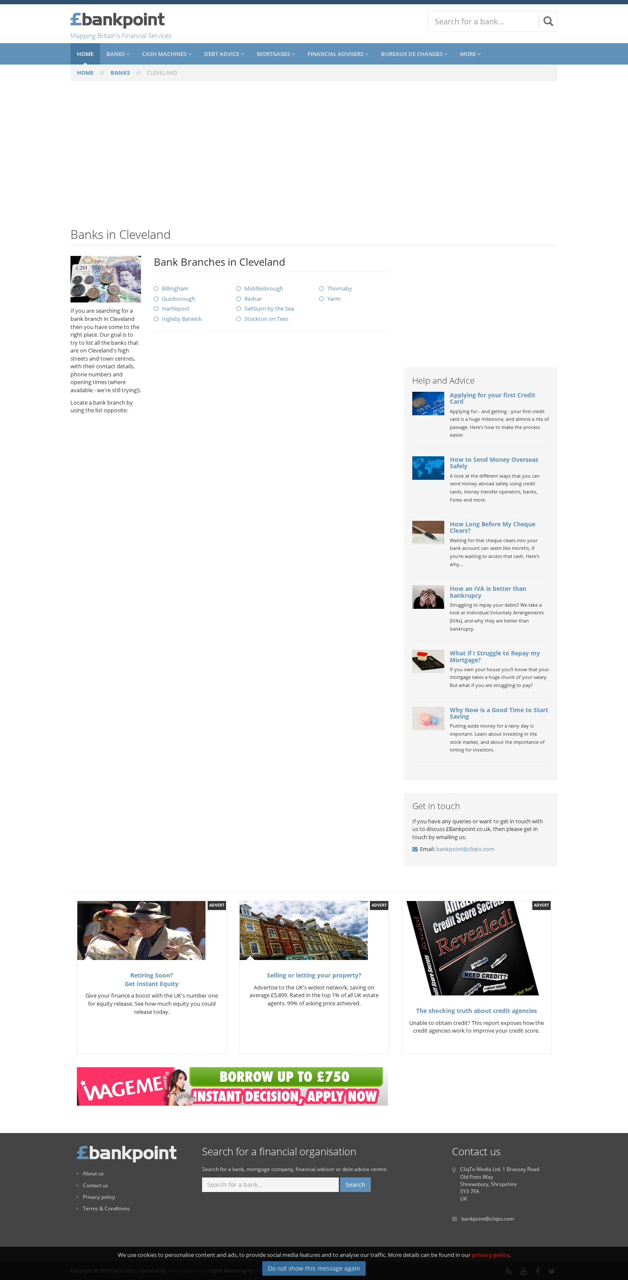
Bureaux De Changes (412, 54)
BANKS (120, 72)
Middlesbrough (263, 288)
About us (93, 1173)
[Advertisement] (314, 159)
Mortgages (274, 54)
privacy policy (490, 1255)
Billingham (175, 288)
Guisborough (178, 298)
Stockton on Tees (266, 319)
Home (85, 54)
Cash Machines (165, 54)
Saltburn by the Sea (269, 308)
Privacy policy (99, 1197)
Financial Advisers (336, 54)
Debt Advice (222, 54)
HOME (85, 72)
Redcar (253, 298)
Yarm (333, 298)
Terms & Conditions (106, 1208)
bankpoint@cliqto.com (465, 849)
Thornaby (339, 288)
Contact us (95, 1185)
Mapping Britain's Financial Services (120, 35)
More (468, 54)
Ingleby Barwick (182, 319)
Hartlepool (175, 308)
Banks (116, 54)
